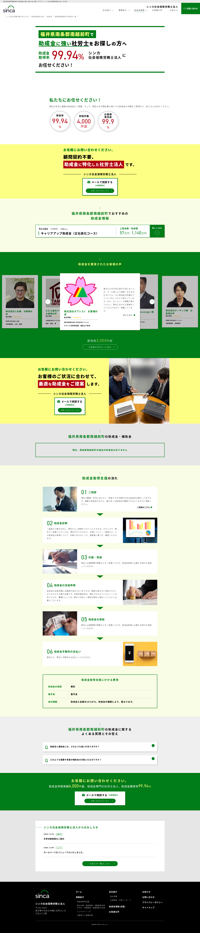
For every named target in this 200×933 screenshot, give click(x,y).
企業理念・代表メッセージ (120, 903)
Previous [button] (48, 303)
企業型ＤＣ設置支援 (85, 918)
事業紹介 (80, 900)
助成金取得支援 (83, 904)
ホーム (79, 894)
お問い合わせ (148, 900)
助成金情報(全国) (38, 16)
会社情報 (113, 899)
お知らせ (174, 10)
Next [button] (152, 303)
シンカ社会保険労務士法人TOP (17, 16)
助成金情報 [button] (139, 10)
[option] (20, 303)
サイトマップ (148, 910)
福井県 (49, 16)
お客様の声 (157, 10)
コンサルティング (84, 914)
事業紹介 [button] (123, 10)
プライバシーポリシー (152, 905)
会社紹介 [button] (107, 10)
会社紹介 (113, 894)
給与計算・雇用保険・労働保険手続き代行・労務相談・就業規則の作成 (91, 909)
